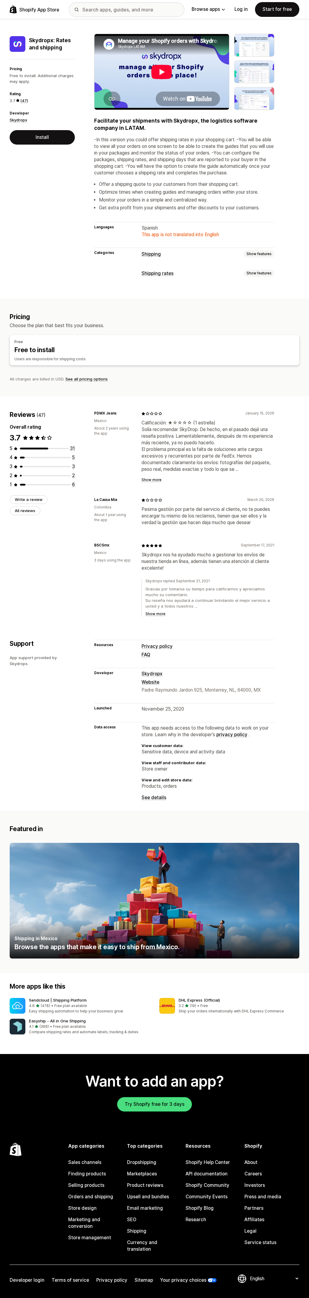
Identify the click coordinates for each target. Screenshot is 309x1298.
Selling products (86, 1185)
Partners (253, 1208)
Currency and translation (142, 1246)
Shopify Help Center (208, 1162)
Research (196, 1219)
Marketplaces (142, 1174)
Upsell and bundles (148, 1196)
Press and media (262, 1196)
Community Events (207, 1196)
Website (150, 682)
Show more (151, 480)
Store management (89, 1237)
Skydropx (18, 119)
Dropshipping (141, 1162)
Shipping (151, 254)
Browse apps (206, 9)
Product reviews (145, 1185)
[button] (80, 1006)
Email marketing (145, 1208)
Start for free (277, 9)
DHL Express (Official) (199, 1000)
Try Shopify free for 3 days (154, 1104)
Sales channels (84, 1162)
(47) (24, 100)
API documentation (207, 1174)
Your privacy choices (183, 1280)
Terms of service (70, 1280)
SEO (131, 1219)
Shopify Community (207, 1185)
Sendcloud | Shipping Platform (58, 1000)
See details (154, 797)
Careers (253, 1174)
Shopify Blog (200, 1208)
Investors (254, 1185)
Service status (260, 1242)
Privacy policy (157, 646)
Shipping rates (158, 273)
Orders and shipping (90, 1196)
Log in (241, 9)
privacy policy (231, 734)
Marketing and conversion (84, 1223)
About (250, 1162)
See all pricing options (86, 379)
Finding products (87, 1174)
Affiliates (254, 1219)
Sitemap (144, 1280)
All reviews (25, 510)
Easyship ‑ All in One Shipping (57, 1020)
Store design (82, 1208)
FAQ (146, 655)
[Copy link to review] (120, 413)
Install (42, 137)
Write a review (29, 499)
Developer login (27, 1280)
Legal (250, 1231)
